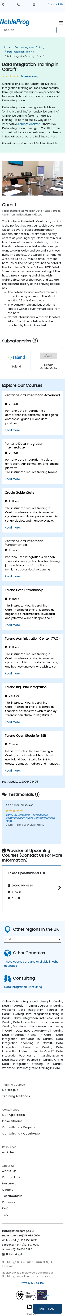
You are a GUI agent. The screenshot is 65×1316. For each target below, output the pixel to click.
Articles (8, 1152)
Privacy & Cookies (32, 1283)
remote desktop (29, 124)
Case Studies (12, 1121)
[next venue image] (58, 179)
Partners (9, 1183)
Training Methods (16, 1096)
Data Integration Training (20, 51)
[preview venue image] (6, 179)
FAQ (5, 1208)
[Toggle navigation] (61, 22)
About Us (9, 1171)
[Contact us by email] (34, 4)
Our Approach (13, 1115)
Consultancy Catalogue (21, 1134)
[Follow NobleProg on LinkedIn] (29, 1307)
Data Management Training (30, 47)
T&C (5, 1215)
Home (7, 47)
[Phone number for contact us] (18, 4)
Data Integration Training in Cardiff (25, 56)
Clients (7, 1190)
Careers (8, 1202)
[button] (59, 887)
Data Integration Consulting (23, 987)
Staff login (32, 1314)
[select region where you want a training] (3, 4)
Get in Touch (47, 1309)
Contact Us (55, 4)
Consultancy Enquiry (18, 1127)
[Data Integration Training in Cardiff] (18, 21)
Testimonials (12, 1196)
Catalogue (10, 1090)
